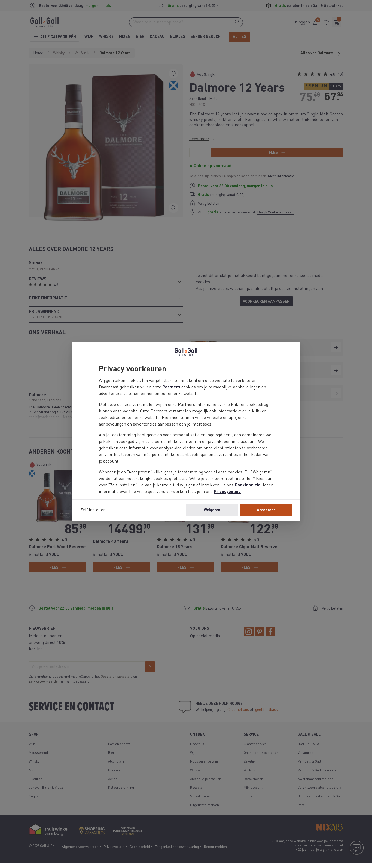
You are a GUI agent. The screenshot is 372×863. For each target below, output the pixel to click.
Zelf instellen (93, 510)
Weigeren (212, 510)
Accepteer (266, 510)
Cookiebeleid (248, 485)
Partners (171, 387)
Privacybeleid (227, 492)
